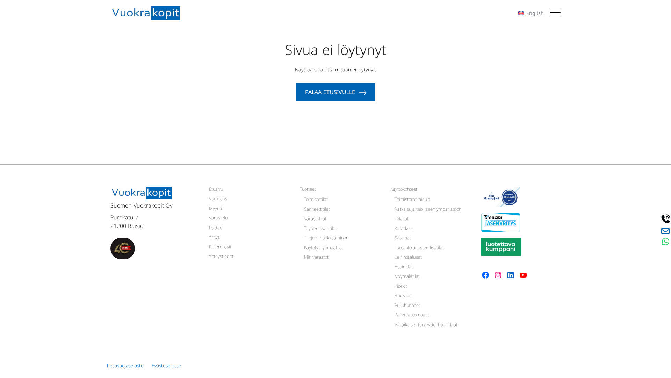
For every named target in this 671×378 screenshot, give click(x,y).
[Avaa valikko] (555, 13)
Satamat (403, 239)
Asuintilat (404, 268)
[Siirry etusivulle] (145, 13)
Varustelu (218, 219)
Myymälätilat (407, 277)
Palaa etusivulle (330, 93)
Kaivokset (404, 229)
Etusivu (216, 190)
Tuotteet (308, 190)
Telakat (402, 219)
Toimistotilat (316, 200)
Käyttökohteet (403, 190)
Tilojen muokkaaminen (326, 239)
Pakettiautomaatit (412, 316)
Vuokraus (218, 199)
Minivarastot (316, 258)
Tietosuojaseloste (125, 367)
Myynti (215, 209)
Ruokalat (403, 296)
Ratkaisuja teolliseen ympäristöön (428, 210)
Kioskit (401, 287)
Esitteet (216, 228)
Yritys (214, 238)
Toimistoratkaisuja (412, 200)
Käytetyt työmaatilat (323, 248)
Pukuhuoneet (407, 306)
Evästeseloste (166, 367)
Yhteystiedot (221, 257)
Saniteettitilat (317, 210)
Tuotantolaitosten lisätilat (419, 248)
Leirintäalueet (408, 258)
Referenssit (220, 248)
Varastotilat (315, 219)
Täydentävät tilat (320, 229)
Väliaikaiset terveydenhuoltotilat (426, 325)
